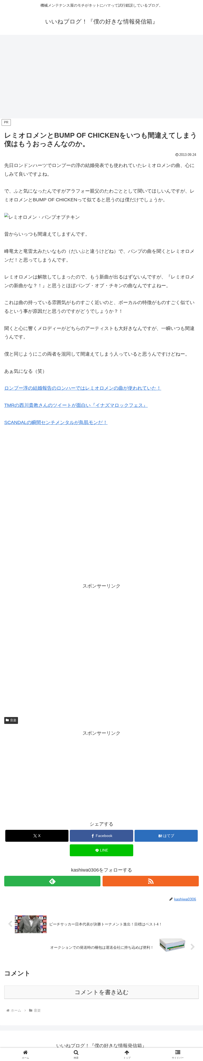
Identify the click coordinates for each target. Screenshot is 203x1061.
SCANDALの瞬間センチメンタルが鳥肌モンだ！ (56, 422)
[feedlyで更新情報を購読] (52, 881)
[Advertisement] (101, 78)
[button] (187, 815)
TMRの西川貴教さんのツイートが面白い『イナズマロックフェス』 (76, 405)
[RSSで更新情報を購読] (151, 881)
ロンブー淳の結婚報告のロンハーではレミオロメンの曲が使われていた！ (82, 388)
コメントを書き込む (102, 992)
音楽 (13, 720)
